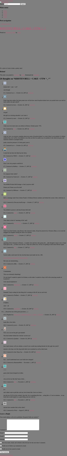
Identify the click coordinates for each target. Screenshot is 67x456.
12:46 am (33, 156)
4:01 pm (31, 410)
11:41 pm (32, 105)
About (5, 15)
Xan (14, 129)
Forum (5, 12)
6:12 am (38, 362)
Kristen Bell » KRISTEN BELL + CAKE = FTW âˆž (28, 314)
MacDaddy (17, 285)
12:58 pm (33, 382)
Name (2, 433)
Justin (19, 32)
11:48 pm (31, 129)
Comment (3, 430)
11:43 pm (32, 118)
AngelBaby (17, 308)
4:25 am (32, 247)
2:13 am (33, 213)
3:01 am (34, 338)
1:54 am (34, 190)
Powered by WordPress (6, 455)
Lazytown (16, 75)
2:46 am (33, 235)
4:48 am (32, 264)
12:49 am (34, 166)
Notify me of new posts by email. (11, 449)
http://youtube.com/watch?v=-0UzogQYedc (15, 258)
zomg (15, 213)
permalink (36, 75)
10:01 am (33, 325)
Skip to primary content (6, 0)
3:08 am (38, 352)
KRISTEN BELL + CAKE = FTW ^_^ (23, 28)
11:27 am (35, 295)
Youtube (5, 199)
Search (2, 4)
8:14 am (58, 314)
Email (2, 436)
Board (5, 14)
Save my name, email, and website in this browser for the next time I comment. (23, 442)
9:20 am (36, 285)
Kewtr (15, 235)
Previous (3, 24)
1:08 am (35, 177)
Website (2, 439)
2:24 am (37, 223)
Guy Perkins (17, 223)
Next (9, 24)
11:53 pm (30, 145)
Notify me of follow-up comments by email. (14, 446)
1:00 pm (32, 400)
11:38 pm (30, 93)
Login (5, 17)
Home (5, 11)
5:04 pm (36, 308)
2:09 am (41, 202)
